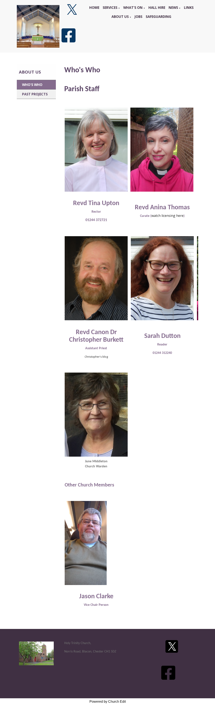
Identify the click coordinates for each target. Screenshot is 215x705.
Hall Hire (156, 7)
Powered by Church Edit (107, 701)
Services (110, 7)
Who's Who (32, 84)
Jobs (138, 16)
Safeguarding (158, 16)
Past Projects (35, 94)
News (173, 7)
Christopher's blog (96, 356)
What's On (133, 7)
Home (94, 7)
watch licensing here (167, 215)
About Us (120, 16)
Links (189, 7)
